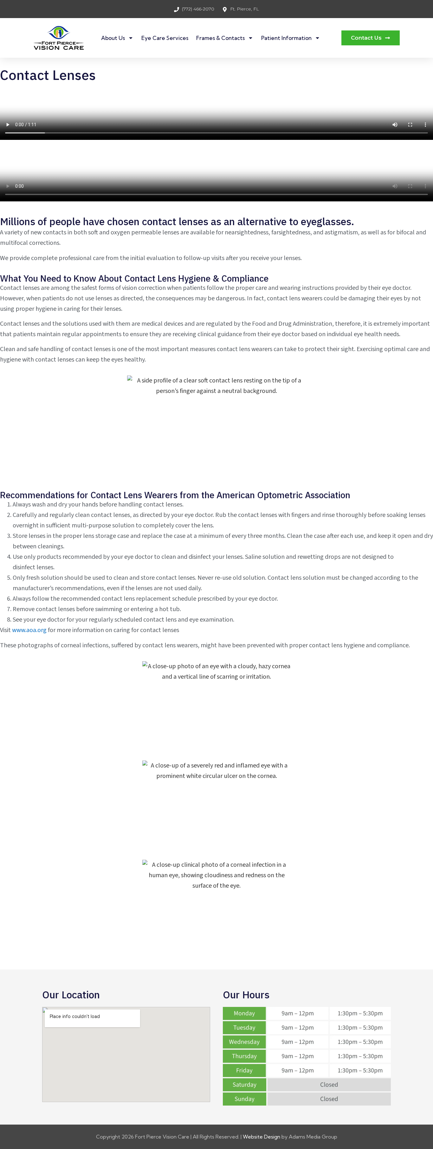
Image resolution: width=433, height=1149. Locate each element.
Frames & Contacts (220, 38)
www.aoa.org (29, 630)
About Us (113, 38)
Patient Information (286, 38)
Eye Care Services (164, 38)
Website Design (261, 1136)
